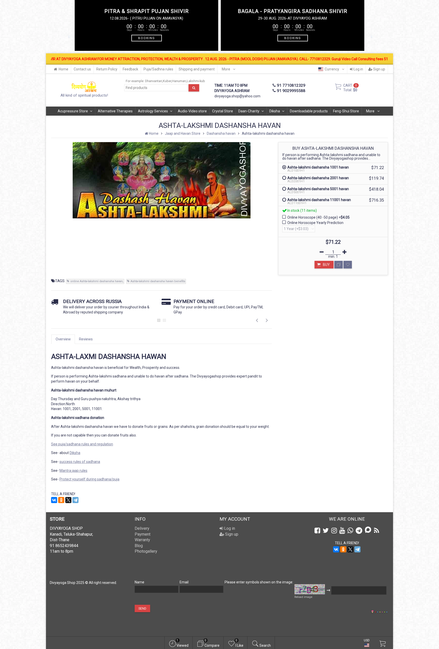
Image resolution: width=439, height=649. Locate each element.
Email (184, 582)
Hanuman (179, 81)
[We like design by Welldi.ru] (372, 612)
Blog (139, 545)
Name (139, 582)
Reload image (303, 597)
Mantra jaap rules (73, 471)
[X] (68, 500)
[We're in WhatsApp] (350, 530)
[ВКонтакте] (54, 500)
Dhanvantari (153, 81)
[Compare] (338, 264)
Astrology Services (153, 111)
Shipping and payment (197, 69)
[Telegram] (75, 500)
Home (63, 69)
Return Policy (106, 69)
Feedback (130, 69)
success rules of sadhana (79, 462)
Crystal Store (222, 111)
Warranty (142, 539)
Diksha (274, 111)
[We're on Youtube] (342, 530)
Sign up (378, 69)
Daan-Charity (248, 111)
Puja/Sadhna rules (158, 69)
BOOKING (146, 38)
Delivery (142, 528)
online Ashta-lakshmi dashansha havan (96, 281)
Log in (358, 69)
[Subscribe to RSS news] (376, 530)
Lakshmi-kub (196, 81)
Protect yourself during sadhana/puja (89, 479)
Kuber (167, 81)
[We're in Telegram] (359, 530)
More (226, 69)
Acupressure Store (73, 111)
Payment (142, 534)
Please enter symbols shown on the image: (259, 582)
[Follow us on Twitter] (326, 530)
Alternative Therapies (115, 111)
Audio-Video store (192, 111)
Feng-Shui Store (346, 111)
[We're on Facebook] (317, 530)
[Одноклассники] (61, 500)
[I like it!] (347, 264)
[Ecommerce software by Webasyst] (381, 611)
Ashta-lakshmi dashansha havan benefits (158, 281)
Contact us (82, 69)
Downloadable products (309, 111)
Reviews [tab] (86, 339)
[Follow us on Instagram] (334, 530)
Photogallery (146, 551)
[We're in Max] (368, 530)
